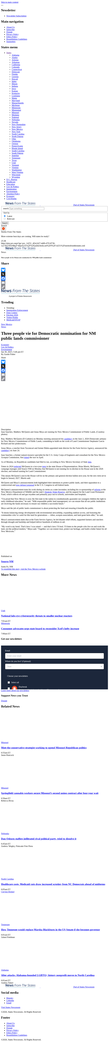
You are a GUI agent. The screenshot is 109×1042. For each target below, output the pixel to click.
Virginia (15, 167)
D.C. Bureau (11, 179)
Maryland (16, 100)
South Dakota (17, 153)
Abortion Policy (13, 194)
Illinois (14, 84)
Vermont (15, 165)
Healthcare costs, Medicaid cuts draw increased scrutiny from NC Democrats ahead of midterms (53, 884)
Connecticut (17, 69)
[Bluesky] (54, 270)
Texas (14, 160)
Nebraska (16, 120)
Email (8, 1003)
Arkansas (16, 62)
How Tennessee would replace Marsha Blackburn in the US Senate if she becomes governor (50, 929)
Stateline (15, 155)
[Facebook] (54, 278)
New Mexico (17, 129)
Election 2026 (12, 315)
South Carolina (18, 151)
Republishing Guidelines (16, 39)
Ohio (14, 139)
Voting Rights (12, 317)
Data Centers (11, 313)
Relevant (10, 219)
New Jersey (17, 127)
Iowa (14, 88)
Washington (17, 170)
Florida (15, 74)
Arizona (15, 60)
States (8, 53)
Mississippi (16, 110)
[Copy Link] (54, 287)
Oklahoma (16, 141)
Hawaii (15, 79)
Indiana (15, 86)
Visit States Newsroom (10, 1007)
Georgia (15, 76)
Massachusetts (18, 103)
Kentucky (16, 93)
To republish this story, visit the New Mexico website (23, 569)
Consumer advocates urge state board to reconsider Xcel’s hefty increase (40, 628)
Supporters (10, 41)
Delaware (16, 72)
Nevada (15, 122)
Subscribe (10, 29)
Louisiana (16, 96)
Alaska (15, 57)
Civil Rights (11, 199)
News (3, 327)
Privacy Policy (12, 34)
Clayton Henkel (7, 892)
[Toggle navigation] (2, 5)
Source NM (7, 561)
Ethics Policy (11, 37)
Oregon (15, 143)
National (15, 117)
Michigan (16, 105)
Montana (15, 115)
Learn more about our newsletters (15, 690)
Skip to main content (9, 2)
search (6, 208)
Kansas (15, 91)
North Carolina (18, 134)
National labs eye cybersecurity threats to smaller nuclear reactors (36, 615)
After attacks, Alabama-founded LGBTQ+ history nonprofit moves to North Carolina (48, 975)
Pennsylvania (17, 146)
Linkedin (10, 1000)
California (16, 65)
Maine (14, 98)
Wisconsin (16, 175)
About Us (10, 27)
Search (5, 223)
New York (16, 132)
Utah (14, 163)
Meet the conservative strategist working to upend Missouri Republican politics (44, 747)
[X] (54, 274)
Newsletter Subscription (16, 16)
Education (10, 184)
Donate (9, 32)
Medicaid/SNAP (13, 320)
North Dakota (17, 136)
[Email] (54, 283)
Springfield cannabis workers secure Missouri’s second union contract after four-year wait (49, 793)
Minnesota (16, 108)
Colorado (16, 67)
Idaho (14, 81)
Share (3, 357)
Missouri (15, 112)
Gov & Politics (12, 187)
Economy (10, 196)
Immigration (11, 189)
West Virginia (17, 172)
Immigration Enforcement (17, 310)
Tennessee (16, 158)
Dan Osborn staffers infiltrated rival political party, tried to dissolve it (38, 838)
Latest (9, 216)
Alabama (15, 55)
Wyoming (16, 177)
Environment (11, 191)
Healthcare (10, 182)
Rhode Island (17, 148)
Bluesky (9, 998)
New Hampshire (19, 124)
